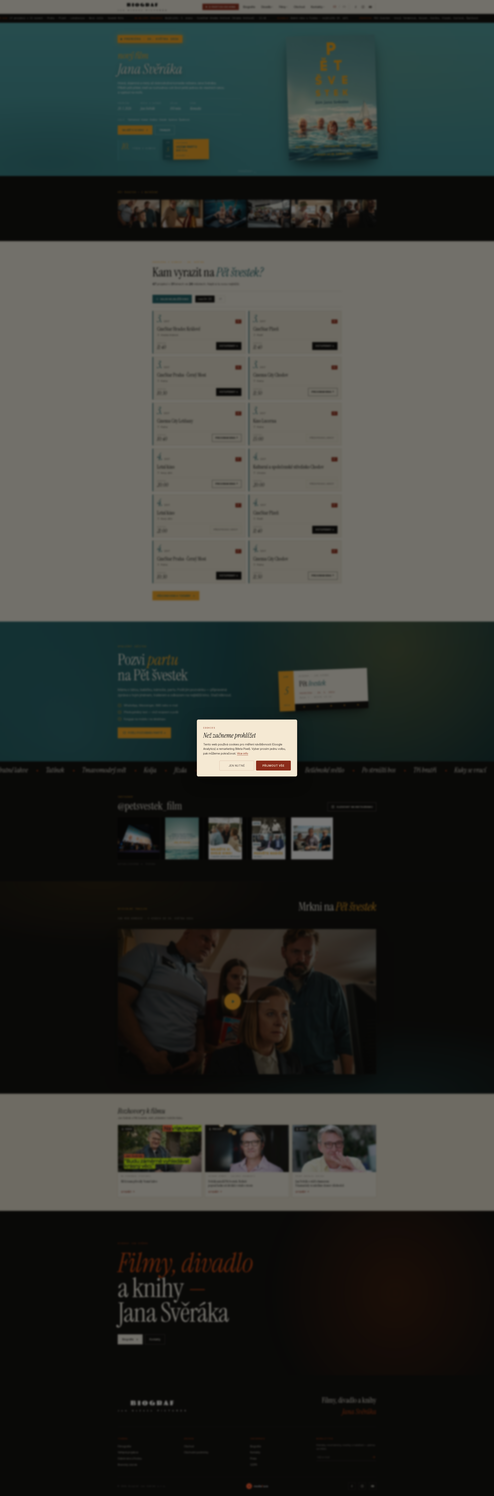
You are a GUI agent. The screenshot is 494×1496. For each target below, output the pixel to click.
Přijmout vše (273, 765)
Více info (242, 753)
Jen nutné (237, 765)
